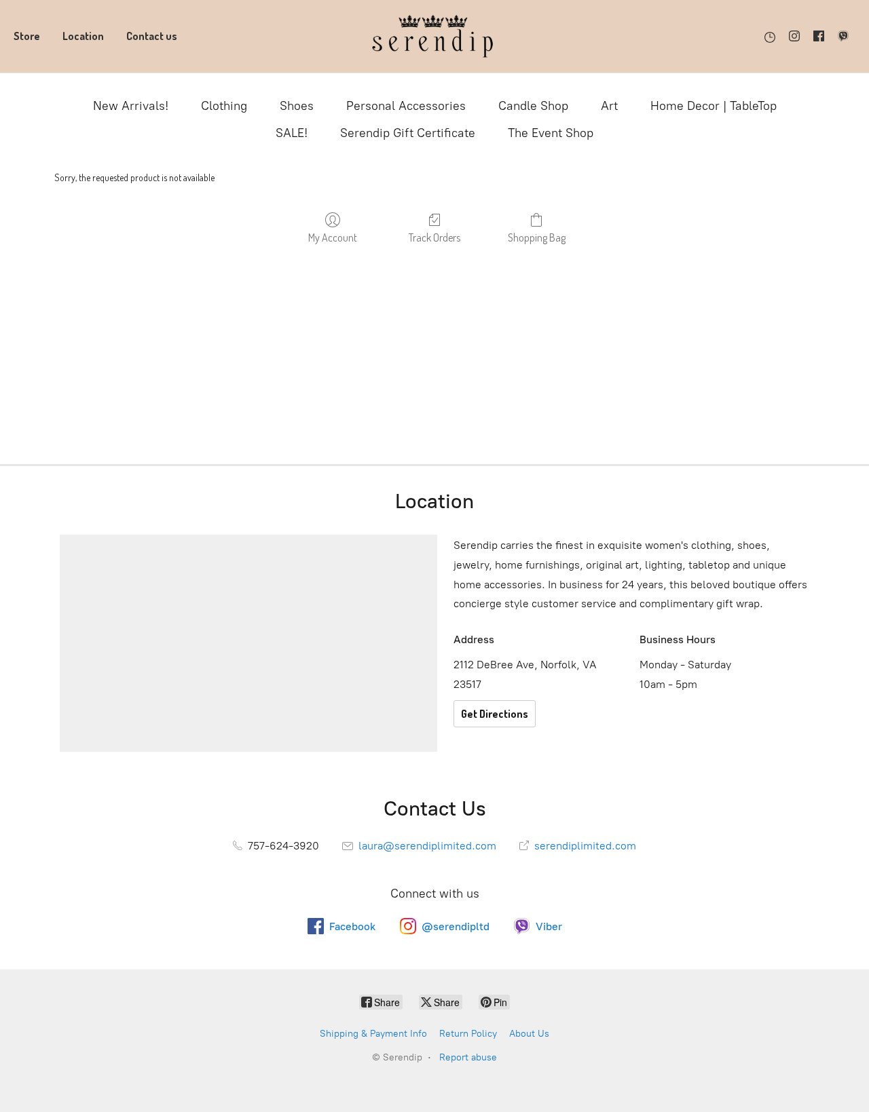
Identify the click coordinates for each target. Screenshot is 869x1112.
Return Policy (468, 1033)
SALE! (292, 133)
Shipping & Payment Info (373, 1033)
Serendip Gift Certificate (407, 133)
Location (83, 36)
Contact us (151, 36)
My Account (332, 237)
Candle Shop (533, 105)
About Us (529, 1033)
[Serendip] (434, 36)
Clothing (224, 105)
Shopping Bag (537, 237)
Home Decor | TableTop (713, 105)
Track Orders (434, 237)
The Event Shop (550, 133)
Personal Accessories (406, 105)
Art (609, 105)
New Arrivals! (130, 105)
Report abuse (468, 1057)
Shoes (297, 105)
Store (27, 36)
